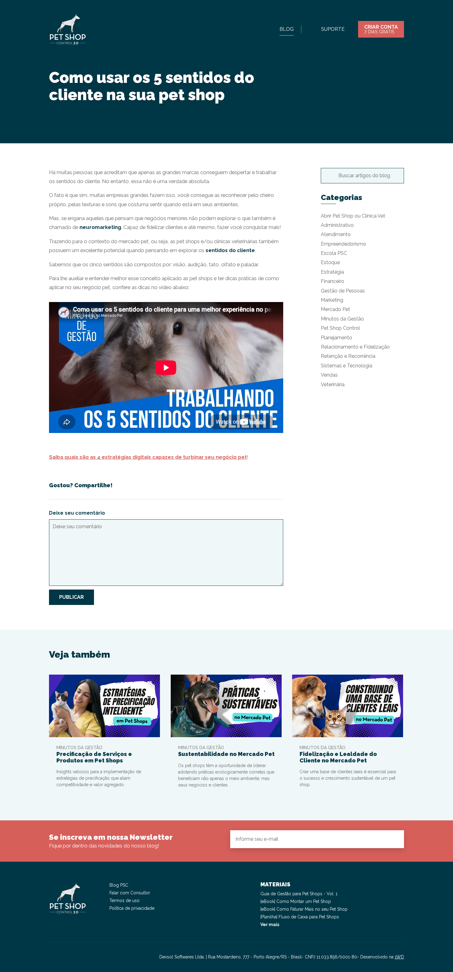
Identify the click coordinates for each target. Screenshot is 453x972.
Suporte (333, 29)
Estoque (330, 262)
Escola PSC (334, 253)
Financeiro (332, 281)
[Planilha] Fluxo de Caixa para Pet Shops (299, 916)
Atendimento (336, 234)
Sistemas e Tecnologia (346, 366)
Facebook (65, 957)
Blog (287, 29)
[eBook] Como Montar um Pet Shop (295, 901)
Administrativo (337, 225)
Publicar (71, 597)
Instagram (54, 957)
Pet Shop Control (340, 328)
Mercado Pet (335, 309)
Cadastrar (394, 838)
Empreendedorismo (343, 244)
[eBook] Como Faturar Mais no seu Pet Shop (304, 909)
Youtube (76, 957)
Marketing (332, 300)
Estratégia (332, 272)
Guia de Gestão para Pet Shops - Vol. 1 (298, 893)
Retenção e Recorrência (348, 356)
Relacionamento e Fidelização (355, 347)
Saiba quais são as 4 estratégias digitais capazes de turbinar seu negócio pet (148, 457)
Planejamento (336, 338)
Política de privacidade (131, 908)
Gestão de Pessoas (343, 291)
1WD (399, 956)
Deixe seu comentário (77, 513)
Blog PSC (118, 885)
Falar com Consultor (129, 892)
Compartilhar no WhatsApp (279, 485)
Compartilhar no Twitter (269, 485)
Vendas (329, 375)
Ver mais (269, 924)
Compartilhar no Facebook (258, 485)
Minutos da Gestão (342, 319)
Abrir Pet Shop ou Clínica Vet (353, 216)
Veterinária (333, 384)
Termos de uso (124, 900)
